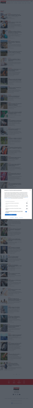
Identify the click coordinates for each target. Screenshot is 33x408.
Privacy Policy (21, 217)
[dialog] (16, 204)
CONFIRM (10, 214)
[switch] (26, 203)
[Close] (30, 190)
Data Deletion (12, 217)
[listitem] (16, 201)
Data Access (16, 217)
